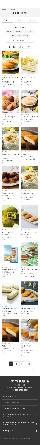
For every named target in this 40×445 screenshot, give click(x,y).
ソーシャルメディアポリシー (14, 408)
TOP (3, 9)
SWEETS (20, 20)
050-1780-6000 (21, 390)
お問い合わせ (8, 431)
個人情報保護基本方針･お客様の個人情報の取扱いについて (18, 424)
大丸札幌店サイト (10, 396)
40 (29, 364)
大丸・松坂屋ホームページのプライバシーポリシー (18, 415)
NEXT (34, 369)
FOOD (32, 20)
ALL (7, 20)
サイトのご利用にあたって (13, 402)
